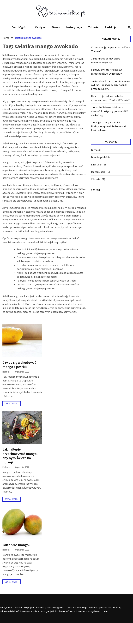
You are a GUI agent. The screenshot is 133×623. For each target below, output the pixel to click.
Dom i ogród (19, 27)
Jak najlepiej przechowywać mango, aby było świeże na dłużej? (20, 455)
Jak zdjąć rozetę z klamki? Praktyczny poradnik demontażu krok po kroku (109, 126)
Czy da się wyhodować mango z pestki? (19, 364)
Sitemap (96, 189)
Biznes (55, 27)
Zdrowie (93, 27)
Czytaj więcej (11, 403)
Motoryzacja (74, 27)
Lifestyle (39, 27)
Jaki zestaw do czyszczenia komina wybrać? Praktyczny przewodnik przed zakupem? (110, 84)
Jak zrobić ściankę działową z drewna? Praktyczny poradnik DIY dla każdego (109, 111)
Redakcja (110, 27)
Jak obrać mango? (16, 545)
